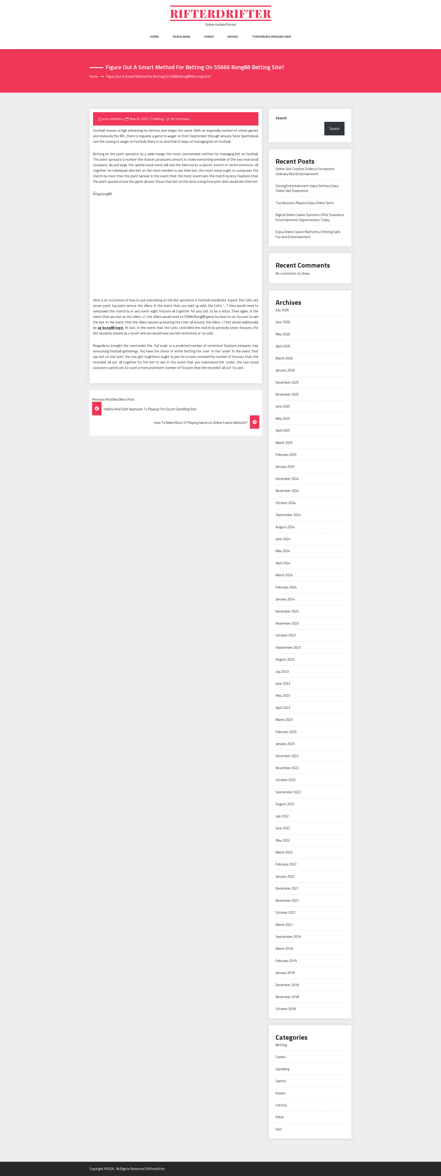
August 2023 (285, 659)
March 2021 (284, 924)
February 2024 (286, 587)
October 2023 (286, 635)
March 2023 (284, 719)
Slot (279, 1129)
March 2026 (284, 358)
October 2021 (286, 912)
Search (281, 118)
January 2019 (285, 972)
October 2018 (286, 1008)
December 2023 (287, 611)
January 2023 (285, 743)
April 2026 (283, 346)
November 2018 (287, 996)
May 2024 (283, 551)
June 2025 (283, 406)
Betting (158, 119)
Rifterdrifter (220, 13)
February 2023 (286, 731)
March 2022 (284, 852)
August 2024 (285, 527)
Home (154, 36)
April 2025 (283, 430)
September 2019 (288, 936)
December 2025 (287, 382)
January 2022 (285, 876)
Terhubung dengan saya (271, 36)
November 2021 (287, 900)
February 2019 (286, 960)
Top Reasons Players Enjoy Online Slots (305, 203)
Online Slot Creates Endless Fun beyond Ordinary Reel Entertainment (305, 171)
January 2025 (285, 466)
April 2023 (283, 707)
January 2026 (285, 370)
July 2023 (282, 671)
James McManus (112, 119)
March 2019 (284, 948)
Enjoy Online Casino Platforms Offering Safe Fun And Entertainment (308, 234)
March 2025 (284, 442)
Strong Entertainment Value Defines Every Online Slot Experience (307, 188)
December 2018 (287, 985)
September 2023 (288, 647)
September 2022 (288, 792)
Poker (209, 36)
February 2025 (286, 454)
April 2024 (283, 563)
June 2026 (283, 322)
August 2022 (285, 804)
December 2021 (287, 888)
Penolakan (181, 36)
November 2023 (287, 623)
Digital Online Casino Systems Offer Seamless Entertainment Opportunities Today (310, 217)
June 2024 (283, 539)
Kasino (232, 36)
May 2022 (283, 840)
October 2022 (286, 779)
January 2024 (285, 599)
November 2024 (287, 490)
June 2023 (283, 683)
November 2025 (287, 394)
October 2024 (286, 502)
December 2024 (287, 478)
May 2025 (283, 418)
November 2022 (287, 768)
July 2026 (282, 310)
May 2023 (283, 695)
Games (281, 1081)
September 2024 (288, 514)
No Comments (180, 119)
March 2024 (284, 575)
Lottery (281, 1105)
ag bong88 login (110, 327)
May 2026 (283, 334)
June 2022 (283, 828)
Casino (281, 1056)
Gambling (282, 1069)
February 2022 (286, 864)
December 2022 (287, 756)
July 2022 (282, 816)
